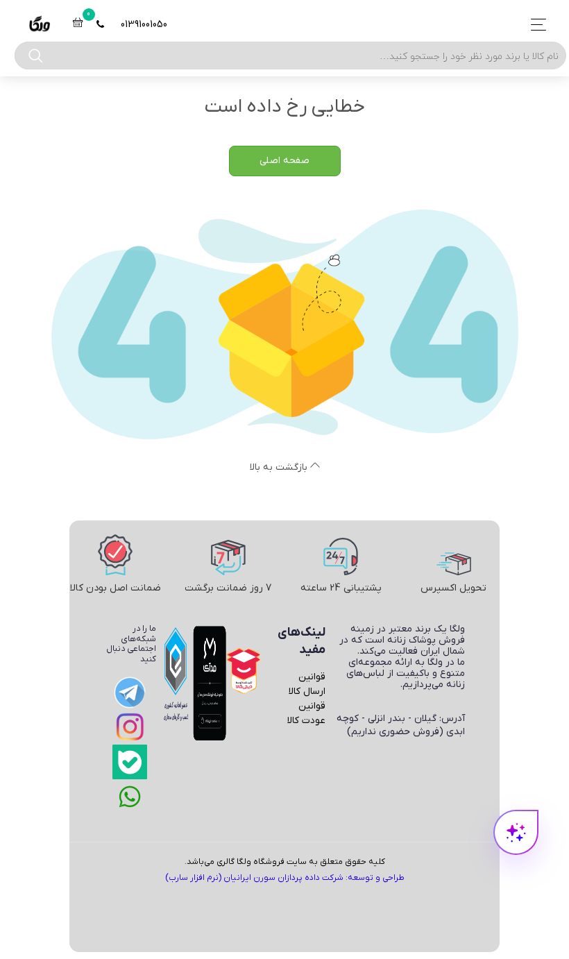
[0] (78, 24)
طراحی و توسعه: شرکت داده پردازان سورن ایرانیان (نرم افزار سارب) (285, 877)
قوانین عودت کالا (306, 713)
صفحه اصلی (284, 160)
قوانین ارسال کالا (307, 684)
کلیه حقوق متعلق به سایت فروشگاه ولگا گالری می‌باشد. (285, 861)
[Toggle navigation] (534, 24)
